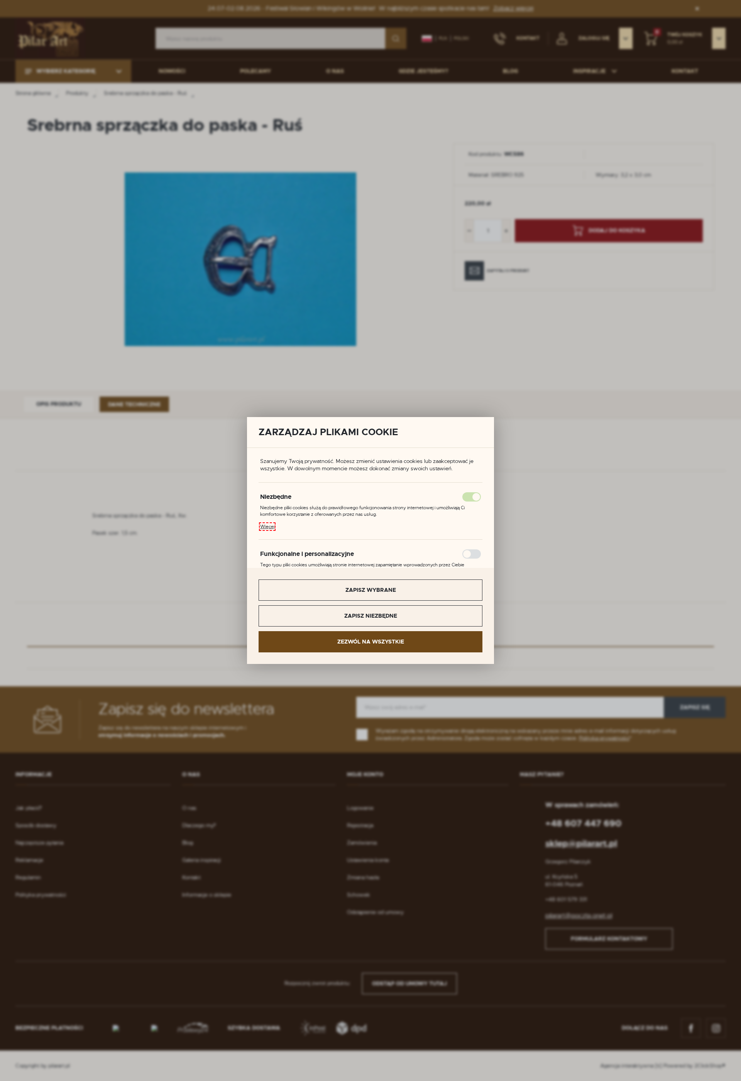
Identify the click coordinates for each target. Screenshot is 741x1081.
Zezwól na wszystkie (370, 641)
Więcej (267, 527)
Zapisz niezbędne (370, 615)
